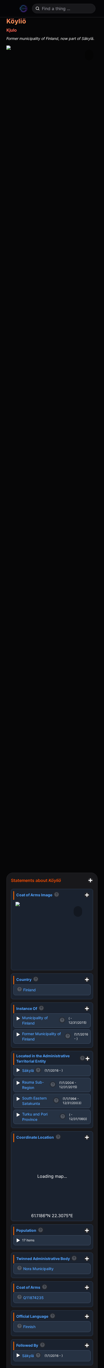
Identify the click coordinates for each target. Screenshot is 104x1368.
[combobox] (64, 8)
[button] (93, 23)
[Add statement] (90, 880)
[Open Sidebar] (9, 8)
